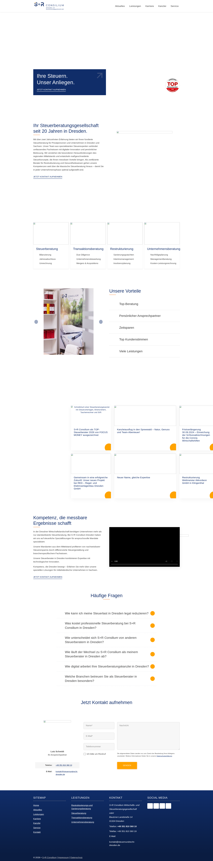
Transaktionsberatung (81, 817)
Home (36, 805)
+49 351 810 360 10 (64, 765)
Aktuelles (37, 810)
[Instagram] (150, 806)
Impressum (63, 857)
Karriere (149, 6)
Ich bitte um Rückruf (96, 754)
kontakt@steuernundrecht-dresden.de (122, 843)
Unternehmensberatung (82, 822)
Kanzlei (162, 6)
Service (175, 6)
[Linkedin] (156, 806)
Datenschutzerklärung (164, 756)
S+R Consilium (49, 857)
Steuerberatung (78, 813)
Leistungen (38, 814)
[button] (36, 322)
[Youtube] (168, 806)
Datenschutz (76, 857)
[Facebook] (162, 806)
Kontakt (37, 832)
